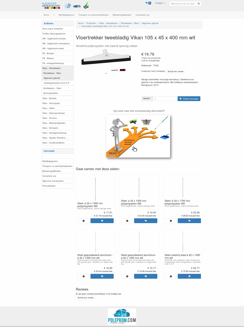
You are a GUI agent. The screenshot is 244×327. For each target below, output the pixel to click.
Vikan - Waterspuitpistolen (54, 122)
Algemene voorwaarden (53, 180)
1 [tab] (106, 73)
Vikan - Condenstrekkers (53, 142)
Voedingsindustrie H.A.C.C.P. (56, 82)
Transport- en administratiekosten (57, 166)
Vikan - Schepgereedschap (54, 132)
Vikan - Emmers (49, 118)
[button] (160, 3)
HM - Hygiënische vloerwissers (56, 43)
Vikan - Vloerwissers (51, 68)
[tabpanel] (114, 70)
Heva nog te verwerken (52, 28)
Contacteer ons (49, 175)
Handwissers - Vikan (52, 88)
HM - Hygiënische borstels (54, 38)
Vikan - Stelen (48, 108)
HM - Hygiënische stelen (53, 48)
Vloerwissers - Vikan (52, 73)
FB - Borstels (48, 53)
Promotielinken (49, 185)
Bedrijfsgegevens (50, 161)
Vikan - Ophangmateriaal (53, 113)
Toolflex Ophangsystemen (54, 33)
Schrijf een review (175, 71)
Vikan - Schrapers (50, 127)
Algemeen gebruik (52, 78)
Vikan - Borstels (49, 98)
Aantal (146, 98)
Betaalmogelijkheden (51, 171)
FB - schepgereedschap (53, 63)
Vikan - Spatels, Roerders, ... (55, 137)
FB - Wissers (48, 58)
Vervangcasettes (50, 93)
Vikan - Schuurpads (51, 103)
